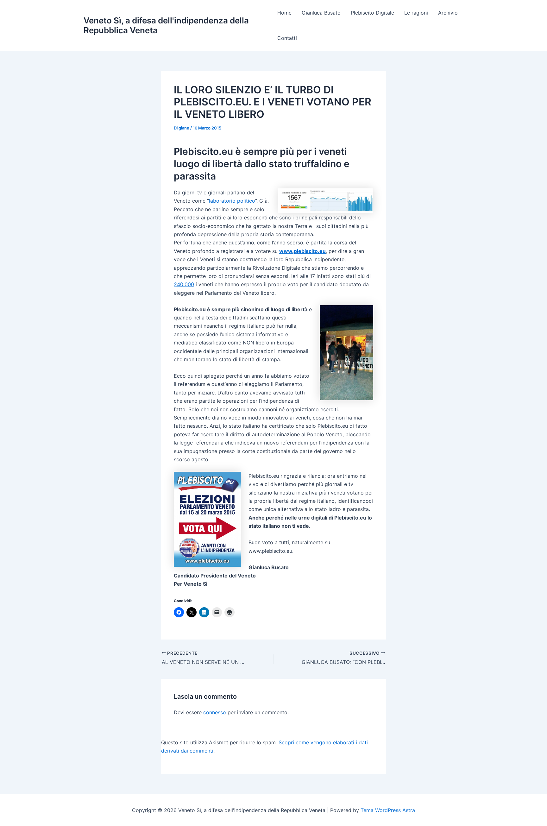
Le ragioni (416, 12)
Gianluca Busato (321, 12)
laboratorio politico (232, 201)
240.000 (184, 284)
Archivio (448, 12)
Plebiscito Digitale (372, 12)
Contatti (287, 38)
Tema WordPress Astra (388, 810)
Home (284, 12)
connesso (214, 712)
